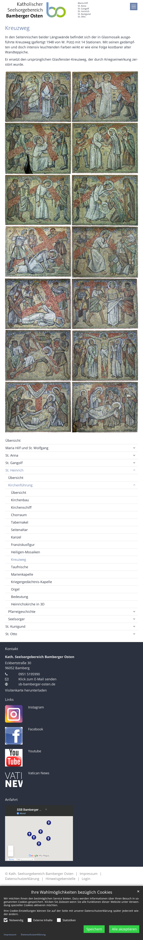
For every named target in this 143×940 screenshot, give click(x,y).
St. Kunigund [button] (15, 626)
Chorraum (19, 515)
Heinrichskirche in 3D (28, 604)
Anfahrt (11, 799)
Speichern (94, 929)
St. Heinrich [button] (14, 470)
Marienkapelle (22, 574)
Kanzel (16, 537)
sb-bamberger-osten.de (36, 684)
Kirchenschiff (21, 507)
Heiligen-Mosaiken (25, 552)
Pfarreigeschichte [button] (21, 611)
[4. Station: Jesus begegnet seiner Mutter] (105, 148)
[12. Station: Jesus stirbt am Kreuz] (105, 355)
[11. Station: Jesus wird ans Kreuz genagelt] (38, 355)
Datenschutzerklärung (33, 934)
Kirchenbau (20, 500)
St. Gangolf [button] (14, 463)
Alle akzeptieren (124, 929)
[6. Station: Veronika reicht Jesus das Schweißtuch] (105, 200)
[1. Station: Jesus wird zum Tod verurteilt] (38, 96)
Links (9, 699)
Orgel (15, 589)
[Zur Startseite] (48, 10)
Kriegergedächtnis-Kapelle (31, 582)
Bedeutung (19, 596)
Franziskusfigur (23, 544)
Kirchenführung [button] (20, 485)
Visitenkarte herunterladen (26, 690)
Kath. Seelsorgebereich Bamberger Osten (39, 657)
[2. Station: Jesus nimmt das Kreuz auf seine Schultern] (105, 96)
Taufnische (19, 567)
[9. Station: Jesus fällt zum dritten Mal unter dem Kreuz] (38, 303)
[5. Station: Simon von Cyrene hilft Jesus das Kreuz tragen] (38, 200)
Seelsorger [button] (16, 619)
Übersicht (12, 440)
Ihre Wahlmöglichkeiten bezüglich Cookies (71, 892)
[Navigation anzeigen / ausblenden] (133, 6)
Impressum (10, 934)
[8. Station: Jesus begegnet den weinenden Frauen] (105, 251)
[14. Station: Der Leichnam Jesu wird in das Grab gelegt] (105, 407)
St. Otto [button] (11, 634)
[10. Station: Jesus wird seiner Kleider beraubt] (105, 303)
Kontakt (11, 649)
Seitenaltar (19, 529)
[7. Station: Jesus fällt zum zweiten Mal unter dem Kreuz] (38, 251)
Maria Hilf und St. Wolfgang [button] (26, 448)
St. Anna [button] (11, 455)
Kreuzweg (17, 28)
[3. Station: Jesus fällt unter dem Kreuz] (38, 148)
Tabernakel (19, 522)
